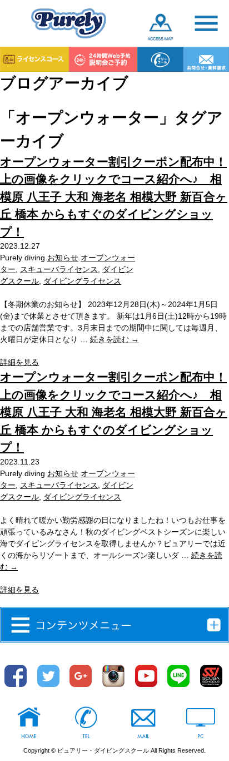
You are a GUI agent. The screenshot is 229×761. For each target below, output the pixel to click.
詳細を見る (19, 362)
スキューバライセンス (59, 269)
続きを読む (114, 339)
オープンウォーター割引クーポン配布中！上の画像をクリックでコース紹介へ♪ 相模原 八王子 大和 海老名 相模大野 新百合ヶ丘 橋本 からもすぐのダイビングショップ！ (113, 196)
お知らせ (62, 257)
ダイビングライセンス (82, 280)
